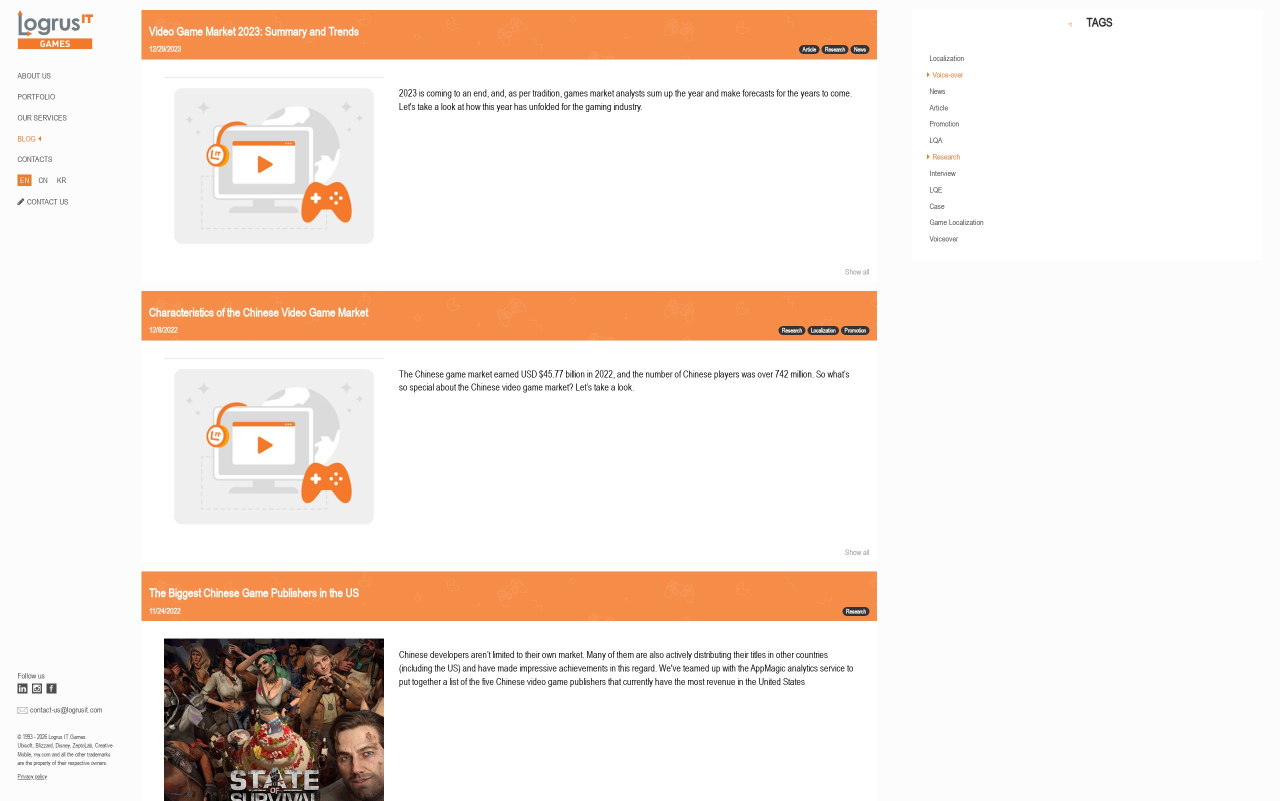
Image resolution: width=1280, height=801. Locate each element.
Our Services (42, 117)
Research (946, 156)
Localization (947, 58)
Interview (943, 173)
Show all (857, 271)
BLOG (27, 138)
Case (937, 206)
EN (24, 180)
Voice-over (947, 74)
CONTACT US (47, 201)
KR (61, 180)
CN (43, 180)
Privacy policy (32, 776)
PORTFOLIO (36, 96)
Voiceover (944, 238)
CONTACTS (35, 159)
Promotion (944, 123)
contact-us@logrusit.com (66, 709)
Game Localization (957, 222)
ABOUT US (34, 75)
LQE (936, 189)
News (938, 91)
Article (939, 107)
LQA (936, 140)
